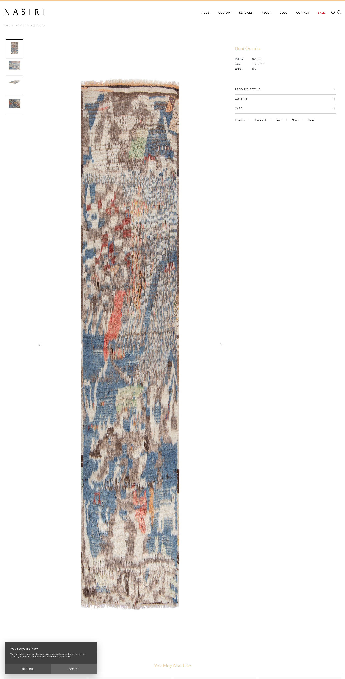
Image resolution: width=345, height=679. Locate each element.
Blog (284, 13)
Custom (224, 13)
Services (246, 13)
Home (6, 26)
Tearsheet (260, 120)
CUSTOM (241, 99)
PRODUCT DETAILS (248, 89)
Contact (302, 13)
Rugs (206, 13)
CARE (238, 108)
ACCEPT (73, 669)
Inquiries (240, 120)
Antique (20, 26)
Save (295, 120)
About (266, 13)
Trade (279, 120)
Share (311, 120)
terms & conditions (61, 656)
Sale (321, 13)
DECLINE (28, 669)
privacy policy (41, 656)
